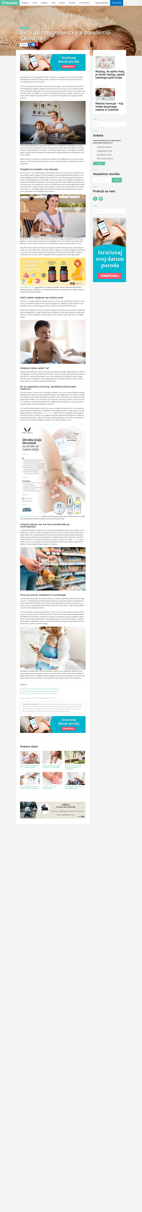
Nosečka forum (47, 413)
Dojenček (44, 3)
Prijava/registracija (101, 3)
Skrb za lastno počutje (105, 158)
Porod (35, 3)
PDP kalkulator (84, 3)
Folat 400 (31, 287)
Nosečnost (25, 3)
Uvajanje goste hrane (104, 151)
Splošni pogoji (65, 711)
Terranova (24, 287)
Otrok (53, 3)
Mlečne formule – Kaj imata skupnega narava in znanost (109, 98)
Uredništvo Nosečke (31, 698)
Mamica (62, 3)
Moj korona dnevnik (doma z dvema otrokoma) (39, 693)
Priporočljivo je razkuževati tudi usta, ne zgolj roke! (40, 691)
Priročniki (72, 3)
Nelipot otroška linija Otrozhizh (30, 516)
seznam (75, 539)
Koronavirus (24, 28)
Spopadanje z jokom (104, 155)
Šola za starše (116, 3)
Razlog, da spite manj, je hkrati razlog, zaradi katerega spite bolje (110, 66)
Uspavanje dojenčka (104, 147)
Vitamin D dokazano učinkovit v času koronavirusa (40, 689)
